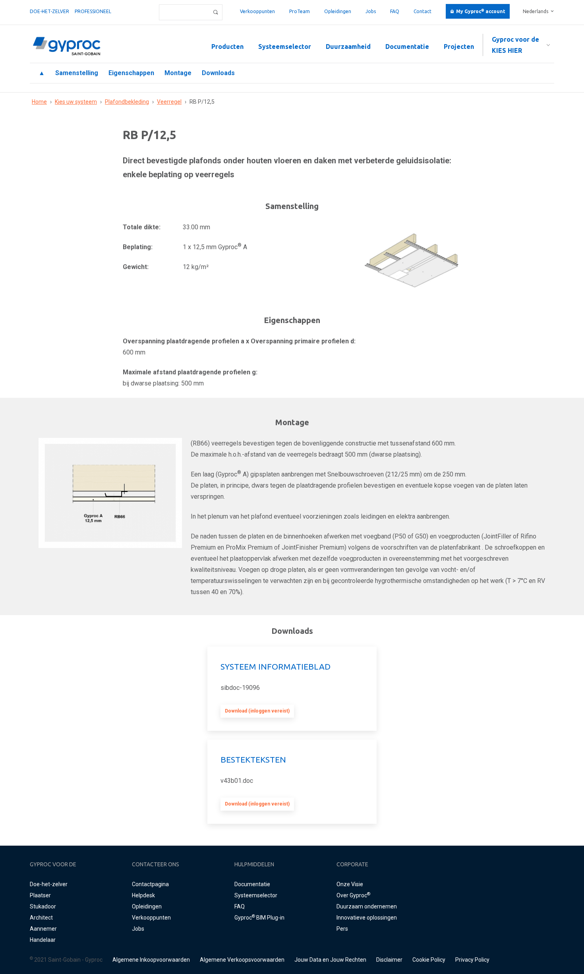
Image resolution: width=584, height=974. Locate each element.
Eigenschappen (131, 73)
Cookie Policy (428, 960)
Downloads (218, 73)
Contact (422, 11)
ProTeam (299, 11)
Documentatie (407, 46)
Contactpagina (150, 884)
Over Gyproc (353, 895)
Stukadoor (43, 906)
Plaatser (40, 895)
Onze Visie (349, 884)
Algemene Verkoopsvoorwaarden (242, 960)
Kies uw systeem (76, 102)
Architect (41, 917)
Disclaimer (389, 960)
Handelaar (43, 940)
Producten (227, 46)
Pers (342, 929)
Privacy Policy (472, 960)
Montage (177, 73)
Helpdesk (143, 895)
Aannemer (43, 929)
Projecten (459, 46)
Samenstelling (76, 73)
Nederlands (535, 11)
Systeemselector (284, 46)
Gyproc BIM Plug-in (259, 917)
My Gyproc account (480, 11)
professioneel (93, 11)
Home (39, 102)
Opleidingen (337, 11)
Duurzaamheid (348, 46)
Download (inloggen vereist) (257, 711)
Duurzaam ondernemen (366, 906)
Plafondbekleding (127, 102)
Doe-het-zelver (49, 11)
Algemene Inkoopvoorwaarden (151, 960)
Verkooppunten (257, 11)
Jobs (370, 11)
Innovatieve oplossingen (366, 917)
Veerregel (169, 102)
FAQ (394, 11)
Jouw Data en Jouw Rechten (330, 960)
